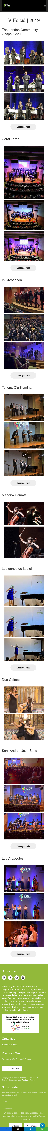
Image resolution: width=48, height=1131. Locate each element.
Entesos (15, 1125)
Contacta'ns (13, 1068)
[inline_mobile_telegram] (30, 1129)
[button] (45, 5)
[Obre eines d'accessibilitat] (43, 1126)
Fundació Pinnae (9, 1044)
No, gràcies (32, 1125)
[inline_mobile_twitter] (18, 1129)
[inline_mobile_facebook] (6, 1129)
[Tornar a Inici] (7, 5)
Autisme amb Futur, (24, 989)
